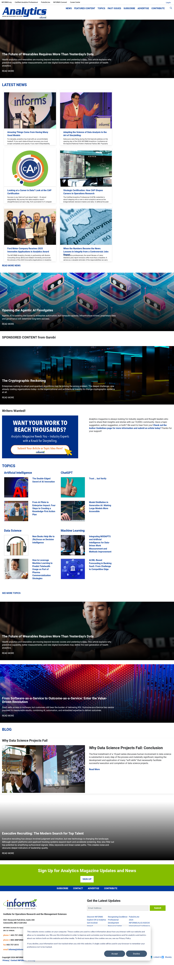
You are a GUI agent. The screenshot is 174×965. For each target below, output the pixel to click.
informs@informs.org (18, 949)
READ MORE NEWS (11, 265)
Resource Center (115, 926)
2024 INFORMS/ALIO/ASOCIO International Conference (139, 923)
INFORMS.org (7, 2)
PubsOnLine (45, 2)
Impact (90, 926)
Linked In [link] (157, 957)
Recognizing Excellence (117, 917)
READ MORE (8, 71)
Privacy (6, 960)
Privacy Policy (124, 938)
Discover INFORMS (95, 917)
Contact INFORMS (18, 960)
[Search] (171, 8)
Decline (136, 953)
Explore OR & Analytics (96, 920)
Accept (114, 953)
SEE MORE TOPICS (11, 593)
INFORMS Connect (60, 2)
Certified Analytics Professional (26, 2)
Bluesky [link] (168, 957)
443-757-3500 (17, 935)
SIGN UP (87, 879)
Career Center (75, 2)
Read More (94, 769)
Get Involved (92, 923)
